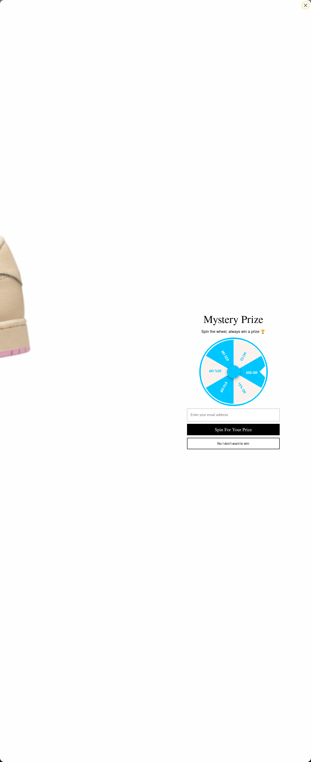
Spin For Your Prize (233, 429)
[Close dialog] (305, 5)
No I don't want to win (233, 443)
